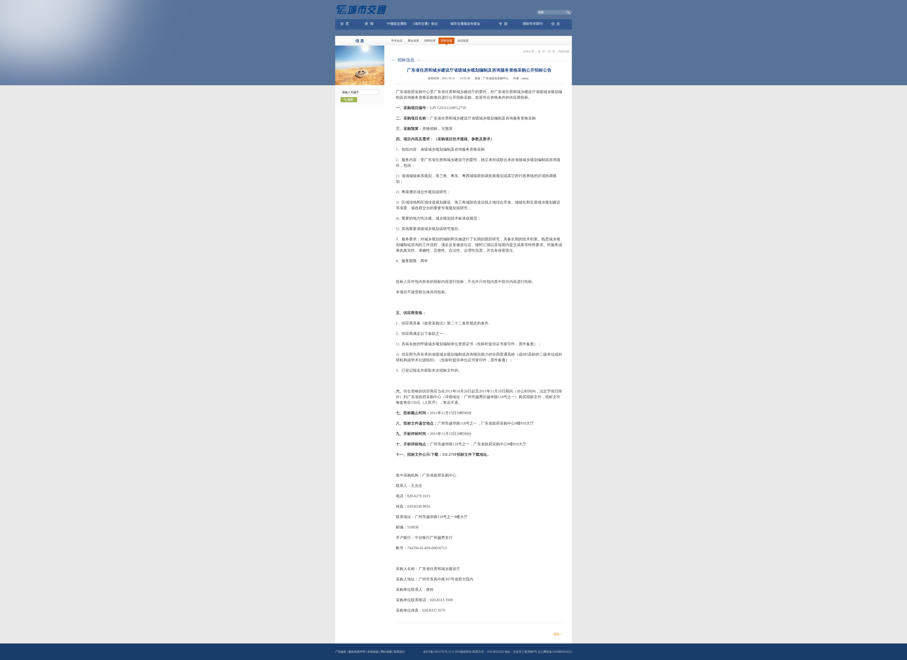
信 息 (555, 24)
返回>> (557, 634)
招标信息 (446, 40)
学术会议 (396, 40)
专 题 (503, 24)
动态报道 (463, 40)
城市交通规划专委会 (465, 24)
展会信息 (413, 40)
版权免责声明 (356, 651)
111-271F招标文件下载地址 (464, 454)
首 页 (344, 24)
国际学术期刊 (533, 24)
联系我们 (399, 651)
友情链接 (373, 651)
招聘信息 (430, 40)
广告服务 (341, 651)
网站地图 (386, 651)
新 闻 (369, 24)
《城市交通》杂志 (424, 24)
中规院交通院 (397, 24)
